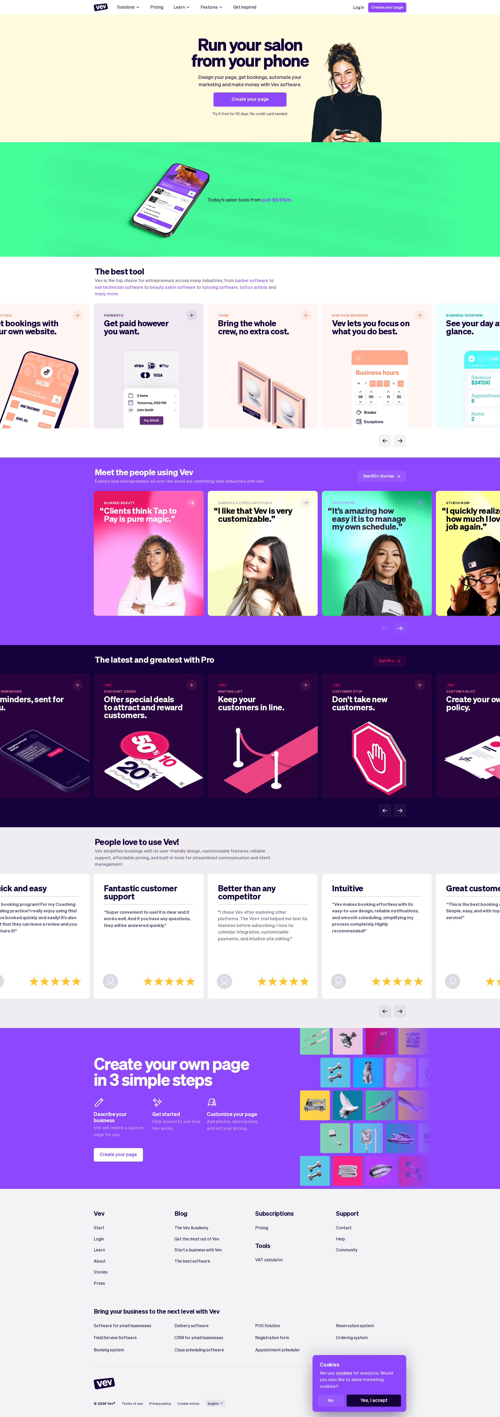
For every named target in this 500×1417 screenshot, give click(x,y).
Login (99, 1239)
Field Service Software (115, 1337)
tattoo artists (253, 287)
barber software (251, 280)
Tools (262, 1246)
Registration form (272, 1337)
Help (340, 1239)
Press (99, 1283)
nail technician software (119, 287)
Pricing (156, 7)
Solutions (126, 7)
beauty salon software (173, 287)
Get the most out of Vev (196, 1239)
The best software (192, 1261)
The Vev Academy (191, 1227)
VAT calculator (269, 1259)
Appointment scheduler (277, 1349)
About (99, 1261)
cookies (344, 1373)
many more (106, 293)
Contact (344, 1227)
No (331, 1400)
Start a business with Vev (198, 1249)
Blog (181, 1213)
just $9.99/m (277, 199)
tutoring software (220, 287)
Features (209, 7)
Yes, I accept (374, 1400)
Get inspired (244, 7)
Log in (358, 7)
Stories (101, 1272)
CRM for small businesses (198, 1337)
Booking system (109, 1349)
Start (99, 1227)
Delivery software (191, 1325)
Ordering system (352, 1337)
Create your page (387, 7)
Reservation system (355, 1325)
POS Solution (267, 1325)
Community (347, 1249)
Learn (179, 7)
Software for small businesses (122, 1325)
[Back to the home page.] (101, 7)
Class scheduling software (199, 1349)
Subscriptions (274, 1213)
